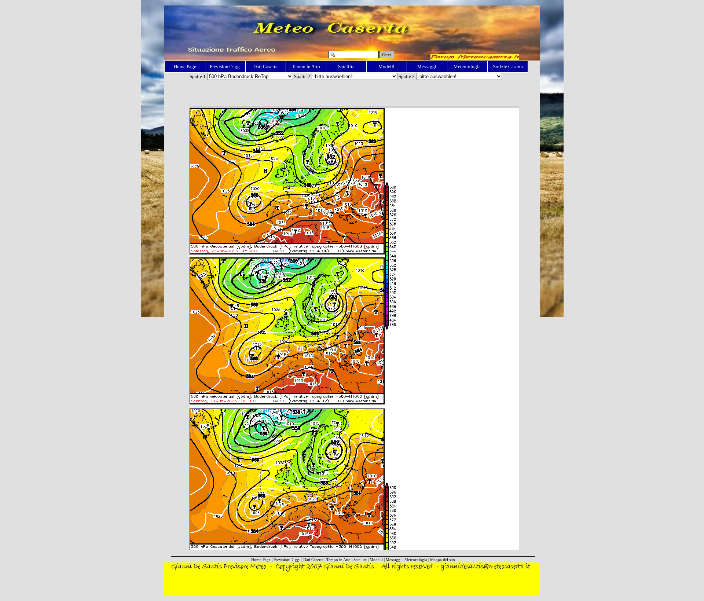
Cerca (387, 54)
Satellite (346, 66)
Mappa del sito (442, 559)
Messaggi (426, 66)
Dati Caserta (265, 66)
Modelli (386, 66)
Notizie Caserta (507, 66)
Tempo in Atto (306, 66)
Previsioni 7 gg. (225, 66)
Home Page (185, 66)
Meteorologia (467, 66)
